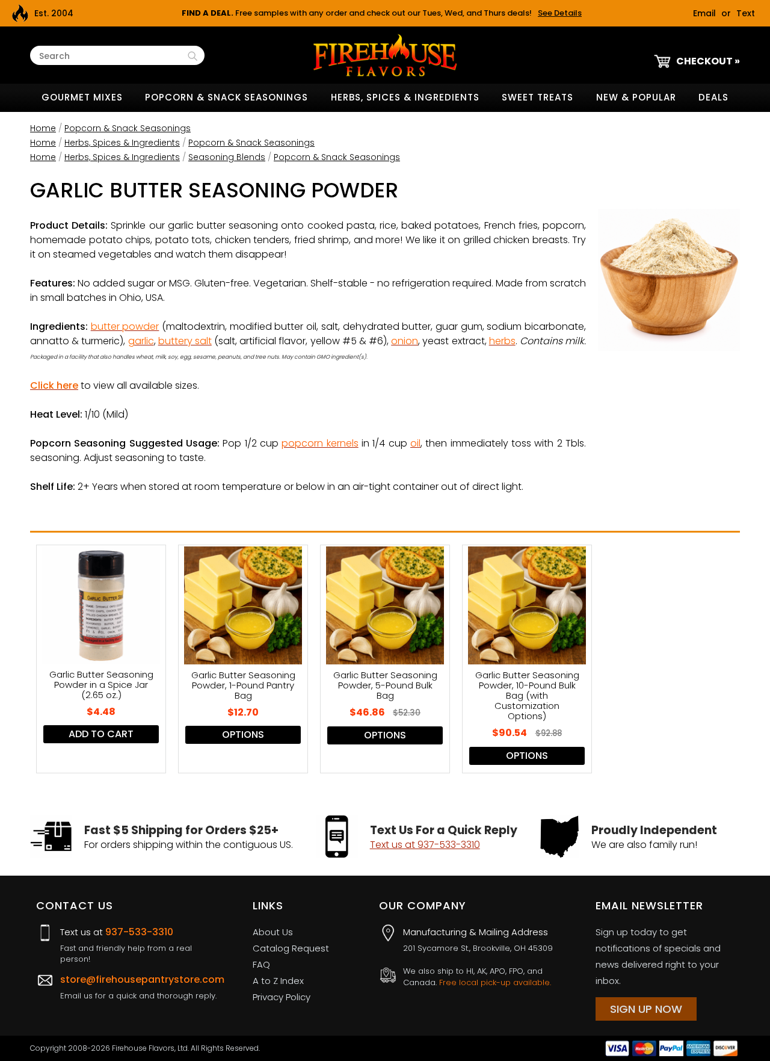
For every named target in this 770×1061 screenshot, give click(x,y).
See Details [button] (560, 13)
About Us (273, 932)
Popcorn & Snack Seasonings (226, 97)
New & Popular (636, 97)
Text (745, 13)
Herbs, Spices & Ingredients (405, 97)
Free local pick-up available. (495, 982)
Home (43, 128)
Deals (713, 97)
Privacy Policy (281, 997)
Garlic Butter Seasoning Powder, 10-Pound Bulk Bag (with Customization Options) (527, 695)
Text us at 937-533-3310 (425, 845)
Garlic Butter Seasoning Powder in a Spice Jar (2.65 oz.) (101, 684)
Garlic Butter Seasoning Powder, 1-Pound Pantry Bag (243, 685)
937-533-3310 (139, 932)
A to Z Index (278, 980)
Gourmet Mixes (82, 97)
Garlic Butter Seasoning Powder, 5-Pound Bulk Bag (385, 685)
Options (243, 734)
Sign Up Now (646, 1008)
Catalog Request (291, 948)
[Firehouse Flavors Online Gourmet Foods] (385, 54)
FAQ (261, 964)
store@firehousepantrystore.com (142, 979)
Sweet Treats (537, 97)
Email (704, 13)
